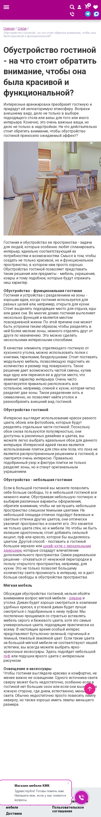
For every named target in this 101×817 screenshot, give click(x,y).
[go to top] (89, 688)
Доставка (14, 813)
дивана (75, 598)
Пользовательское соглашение (68, 809)
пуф (7, 656)
